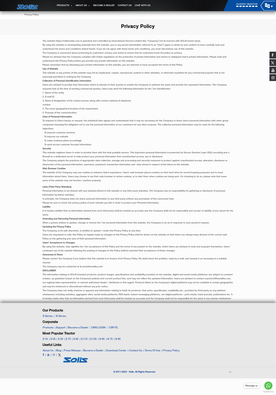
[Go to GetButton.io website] (268, 392)
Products (48, 328)
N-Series (61, 316)
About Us (48, 351)
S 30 (60, 339)
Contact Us (135, 351)
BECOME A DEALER (104, 5)
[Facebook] (43, 355)
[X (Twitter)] (59, 356)
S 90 (75, 339)
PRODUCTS (63, 5)
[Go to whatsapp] (268, 386)
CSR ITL (113, 328)
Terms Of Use (152, 351)
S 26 (52, 339)
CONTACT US (125, 5)
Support (60, 328)
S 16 (45, 339)
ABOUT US (81, 5)
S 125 (93, 339)
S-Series (48, 316)
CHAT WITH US (142, 5)
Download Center (116, 351)
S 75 (68, 339)
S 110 (84, 339)
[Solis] (27, 6)
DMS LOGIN (98, 328)
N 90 (118, 339)
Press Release (72, 351)
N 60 (102, 339)
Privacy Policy (171, 351)
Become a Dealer (78, 328)
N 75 (110, 339)
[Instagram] (54, 355)
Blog (58, 351)
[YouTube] (48, 355)
